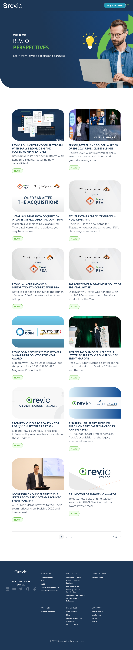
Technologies (97, 577)
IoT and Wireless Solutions (73, 600)
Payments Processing (50, 587)
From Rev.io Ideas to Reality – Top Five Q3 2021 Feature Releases (35, 425)
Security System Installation (73, 591)
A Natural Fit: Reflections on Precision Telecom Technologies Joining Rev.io (92, 426)
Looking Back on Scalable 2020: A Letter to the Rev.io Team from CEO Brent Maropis (36, 497)
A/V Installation (72, 586)
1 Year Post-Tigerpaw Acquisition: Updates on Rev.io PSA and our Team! (37, 218)
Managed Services (74, 577)
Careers (95, 618)
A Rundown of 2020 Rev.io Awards (92, 494)
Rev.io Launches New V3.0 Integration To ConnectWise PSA (35, 286)
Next (115, 537)
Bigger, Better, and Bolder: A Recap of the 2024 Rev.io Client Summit (93, 147)
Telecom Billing (47, 577)
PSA (42, 581)
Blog (68, 615)
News (17, 171)
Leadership (96, 615)
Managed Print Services (76, 595)
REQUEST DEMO (115, 5)
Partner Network (48, 612)
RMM (43, 584)
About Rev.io (97, 612)
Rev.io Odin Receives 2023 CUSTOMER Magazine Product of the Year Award (36, 355)
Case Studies (71, 612)
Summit (95, 622)
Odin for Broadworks (49, 591)
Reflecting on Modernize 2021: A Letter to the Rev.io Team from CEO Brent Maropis (93, 355)
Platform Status (73, 625)
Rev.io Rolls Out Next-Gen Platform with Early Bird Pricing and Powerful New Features (37, 148)
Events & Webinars (74, 618)
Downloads (70, 622)
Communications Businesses (73, 582)
